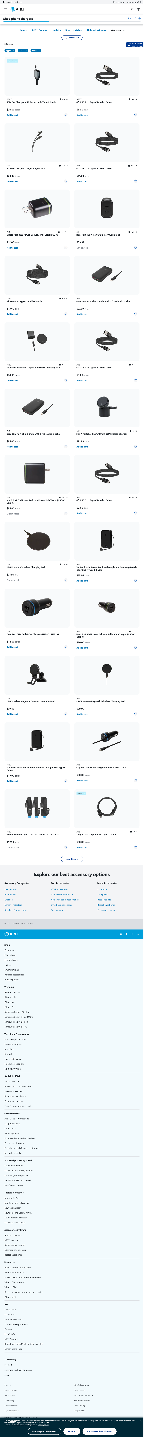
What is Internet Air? (14, 1272)
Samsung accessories (14, 1245)
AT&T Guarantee (12, 1339)
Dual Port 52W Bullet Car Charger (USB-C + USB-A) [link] (33, 634)
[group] (72, 944)
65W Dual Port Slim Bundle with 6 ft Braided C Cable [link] (33, 434)
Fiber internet (10, 955)
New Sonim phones (13, 1185)
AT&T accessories (59, 889)
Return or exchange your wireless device (23, 1292)
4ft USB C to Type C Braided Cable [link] (94, 500)
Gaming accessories (106, 910)
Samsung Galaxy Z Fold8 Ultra (18, 1016)
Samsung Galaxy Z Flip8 (15, 1026)
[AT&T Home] (17, 9)
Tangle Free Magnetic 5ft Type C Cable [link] (96, 834)
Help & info (9, 1334)
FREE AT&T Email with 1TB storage (18, 1370)
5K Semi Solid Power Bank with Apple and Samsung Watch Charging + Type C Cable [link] (106, 568)
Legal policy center (11, 1411)
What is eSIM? (10, 1287)
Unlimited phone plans (15, 1039)
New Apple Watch (12, 1207)
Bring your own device (15, 1096)
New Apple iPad (11, 1198)
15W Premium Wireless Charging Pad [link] (26, 567)
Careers (8, 1329)
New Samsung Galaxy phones (18, 1170)
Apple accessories (13, 1235)
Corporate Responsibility (16, 1324)
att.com (7, 923)
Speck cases (57, 910)
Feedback (8, 1365)
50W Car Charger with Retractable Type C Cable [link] (31, 102)
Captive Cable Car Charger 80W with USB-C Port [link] (101, 767)
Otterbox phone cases (61, 904)
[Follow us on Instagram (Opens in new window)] (132, 934)
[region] (37, 88)
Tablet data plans (12, 1058)
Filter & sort (74, 38)
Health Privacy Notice (82, 1400)
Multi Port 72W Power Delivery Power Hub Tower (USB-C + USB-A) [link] (36, 501)
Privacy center (79, 1390)
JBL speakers (103, 894)
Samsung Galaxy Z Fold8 (16, 1021)
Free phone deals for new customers (21, 1148)
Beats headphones (106, 904)
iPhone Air (9, 1002)
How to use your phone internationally (22, 1277)
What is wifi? (10, 1297)
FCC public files (80, 1411)
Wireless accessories (14, 974)
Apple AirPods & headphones (65, 899)
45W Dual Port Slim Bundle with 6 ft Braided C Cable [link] (103, 301)
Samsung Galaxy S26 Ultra (16, 1012)
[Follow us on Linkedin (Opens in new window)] (138, 934)
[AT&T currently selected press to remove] (26, 51)
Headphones (10, 889)
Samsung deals (11, 1133)
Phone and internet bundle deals (19, 1138)
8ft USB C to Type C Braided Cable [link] (24, 301)
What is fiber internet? (14, 1282)
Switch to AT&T (11, 1081)
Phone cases (10, 894)
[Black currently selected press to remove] (39, 51)
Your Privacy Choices (82, 1395)
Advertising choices (81, 1385)
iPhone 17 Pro (10, 997)
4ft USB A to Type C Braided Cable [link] (94, 102)
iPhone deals (10, 1128)
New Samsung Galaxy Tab (16, 1202)
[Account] (138, 9)
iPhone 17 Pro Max (13, 992)
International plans (13, 1044)
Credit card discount (14, 1143)
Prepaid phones (11, 979)
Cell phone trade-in (13, 1101)
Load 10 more (72, 859)
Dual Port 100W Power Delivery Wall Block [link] (98, 235)
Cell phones (9, 950)
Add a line (9, 1049)
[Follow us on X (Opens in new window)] (121, 934)
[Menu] (5, 9)
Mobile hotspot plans (14, 1063)
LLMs (6, 1375)
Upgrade (8, 1054)
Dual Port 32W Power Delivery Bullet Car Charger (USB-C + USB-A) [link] (106, 635)
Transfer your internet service (18, 1106)
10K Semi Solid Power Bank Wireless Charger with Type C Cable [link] (36, 768)
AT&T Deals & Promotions (16, 1118)
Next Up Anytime (12, 1068)
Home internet (11, 960)
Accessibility (9, 1400)
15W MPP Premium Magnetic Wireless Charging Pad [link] (33, 367)
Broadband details (11, 1405)
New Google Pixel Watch (15, 1217)
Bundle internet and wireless (17, 1267)
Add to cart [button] (12, 115)
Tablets (7, 964)
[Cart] (132, 9)
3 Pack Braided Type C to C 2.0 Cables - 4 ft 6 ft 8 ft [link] (32, 834)
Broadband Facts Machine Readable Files (23, 1344)
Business (18, 2)
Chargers (8, 899)
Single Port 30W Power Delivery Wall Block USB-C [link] (32, 235)
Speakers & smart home (16, 910)
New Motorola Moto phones (17, 1180)
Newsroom (9, 1314)
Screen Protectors (13, 904)
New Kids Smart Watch (15, 1222)
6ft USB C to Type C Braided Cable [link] (93, 168)
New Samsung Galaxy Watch (18, 1212)
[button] (134, 20)
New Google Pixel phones (16, 1175)
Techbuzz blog (10, 1360)
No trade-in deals (12, 1153)
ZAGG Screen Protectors (63, 894)
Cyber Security (79, 1405)
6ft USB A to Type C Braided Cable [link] (93, 367)
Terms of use (9, 1395)
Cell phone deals (12, 1123)
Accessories (18, 923)
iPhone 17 (8, 1007)
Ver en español (134, 2)
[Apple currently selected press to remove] (13, 51)
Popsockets (103, 889)
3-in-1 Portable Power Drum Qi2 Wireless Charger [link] (101, 434)
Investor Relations (13, 1319)
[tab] (23, 29)
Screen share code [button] (13, 1348)
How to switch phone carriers (18, 1086)
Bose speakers (104, 899)
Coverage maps (10, 1390)
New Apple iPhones (13, 1165)
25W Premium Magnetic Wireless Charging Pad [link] (100, 701)
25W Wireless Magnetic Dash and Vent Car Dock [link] (31, 701)
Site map (7, 1385)
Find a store (118, 2)
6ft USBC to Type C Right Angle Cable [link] (26, 168)
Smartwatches (11, 969)
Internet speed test (13, 1091)
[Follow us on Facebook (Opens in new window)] (126, 934)
